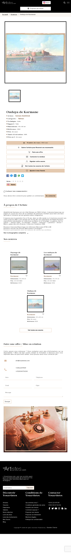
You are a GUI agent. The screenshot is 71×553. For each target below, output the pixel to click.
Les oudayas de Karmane (50, 253)
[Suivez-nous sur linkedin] (15, 175)
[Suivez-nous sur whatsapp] (19, 175)
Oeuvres (14, 14)
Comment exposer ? (32, 510)
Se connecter (50, 196)
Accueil (5, 14)
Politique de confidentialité (34, 519)
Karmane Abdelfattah (23, 116)
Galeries (5, 510)
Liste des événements (10, 517)
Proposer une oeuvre (32, 512)
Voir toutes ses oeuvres (35, 330)
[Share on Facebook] (8, 175)
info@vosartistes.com (23, 360)
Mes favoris (6, 519)
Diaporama (6, 507)
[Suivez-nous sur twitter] (23, 175)
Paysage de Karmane (15, 253)
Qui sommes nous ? (32, 502)
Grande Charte (52, 527)
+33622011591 (21, 368)
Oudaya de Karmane (31, 292)
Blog (4, 522)
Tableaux (21, 118)
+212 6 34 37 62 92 (54, 505)
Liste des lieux (7, 514)
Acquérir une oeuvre (32, 507)
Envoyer (7, 401)
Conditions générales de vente (35, 505)
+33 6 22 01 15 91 (53, 502)
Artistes (5, 502)
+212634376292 (22, 371)
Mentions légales (31, 517)
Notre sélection (8, 512)
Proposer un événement (33, 514)
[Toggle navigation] (68, 3)
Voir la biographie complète (15, 233)
